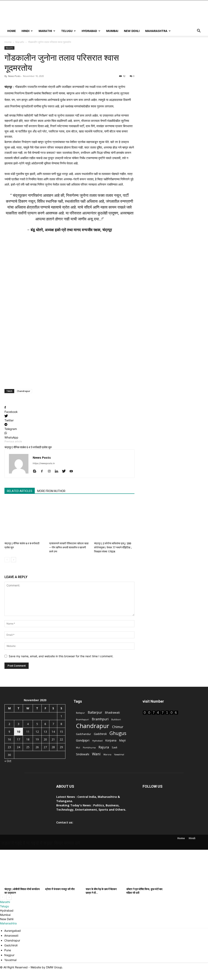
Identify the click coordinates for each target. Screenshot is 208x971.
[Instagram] (50, 471)
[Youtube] (72, 471)
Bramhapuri (82, 719)
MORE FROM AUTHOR (51, 491)
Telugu (67, 31)
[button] (199, 31)
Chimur (117, 727)
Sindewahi (82, 754)
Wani (96, 754)
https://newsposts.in (44, 463)
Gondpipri (82, 740)
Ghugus (117, 733)
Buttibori (116, 719)
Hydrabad (89, 31)
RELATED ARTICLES (19, 491)
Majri (122, 740)
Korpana (110, 740)
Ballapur (80, 712)
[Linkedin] (58, 471)
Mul (78, 747)
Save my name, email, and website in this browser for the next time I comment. (61, 656)
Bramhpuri (100, 719)
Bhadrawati (112, 712)
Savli (114, 747)
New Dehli (132, 31)
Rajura (104, 747)
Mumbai (112, 31)
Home (11, 31)
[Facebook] (43, 471)
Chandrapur (23, 391)
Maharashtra (156, 31)
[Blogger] (36, 471)
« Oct (7, 761)
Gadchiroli (100, 734)
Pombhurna (89, 747)
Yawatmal (119, 754)
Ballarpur (95, 712)
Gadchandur (83, 734)
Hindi (25, 31)
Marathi (45, 31)
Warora (107, 754)
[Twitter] (65, 471)
